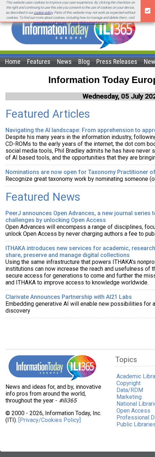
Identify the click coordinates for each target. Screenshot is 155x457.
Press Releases (116, 61)
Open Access (133, 410)
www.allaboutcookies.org (89, 23)
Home (13, 61)
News (64, 61)
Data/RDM (129, 390)
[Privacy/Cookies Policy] (49, 420)
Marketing (129, 396)
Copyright (128, 383)
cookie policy (43, 12)
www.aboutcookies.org (49, 23)
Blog (84, 61)
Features (38, 61)
